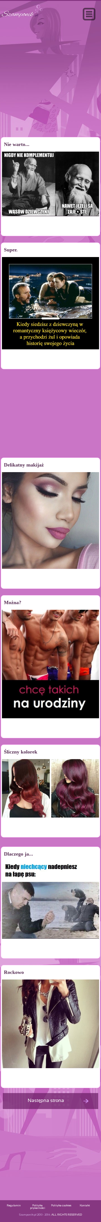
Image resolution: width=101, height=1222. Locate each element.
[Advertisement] (50, 90)
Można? (12, 602)
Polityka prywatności (37, 1206)
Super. (11, 250)
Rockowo (14, 972)
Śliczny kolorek (20, 752)
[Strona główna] (22, 18)
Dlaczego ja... (18, 854)
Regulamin (14, 1205)
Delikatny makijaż (24, 465)
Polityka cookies (61, 1205)
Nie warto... (16, 144)
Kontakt (85, 1205)
